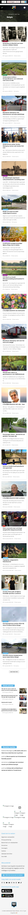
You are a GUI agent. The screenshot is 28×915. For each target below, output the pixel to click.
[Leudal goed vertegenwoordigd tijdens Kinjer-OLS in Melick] (14, 234)
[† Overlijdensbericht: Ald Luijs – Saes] (14, 395)
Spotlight (5, 589)
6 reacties (17, 91)
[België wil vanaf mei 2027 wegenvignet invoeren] (14, 202)
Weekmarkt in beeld (6, 702)
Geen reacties (17, 55)
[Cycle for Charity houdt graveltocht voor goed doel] (14, 456)
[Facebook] (2, 883)
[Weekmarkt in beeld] (23, 704)
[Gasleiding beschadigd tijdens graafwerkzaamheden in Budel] (23, 711)
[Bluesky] (19, 883)
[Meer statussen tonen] (25, 2)
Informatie (5, 432)
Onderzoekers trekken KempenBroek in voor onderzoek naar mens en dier (13, 78)
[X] (4, 883)
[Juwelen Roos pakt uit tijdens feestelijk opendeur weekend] (14, 582)
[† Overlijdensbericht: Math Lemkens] (14, 488)
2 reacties (17, 665)
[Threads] (16, 883)
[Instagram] (11, 883)
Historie (5, 41)
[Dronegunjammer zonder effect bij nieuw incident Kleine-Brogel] (14, 614)
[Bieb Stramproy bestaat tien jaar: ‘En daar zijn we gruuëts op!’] (23, 697)
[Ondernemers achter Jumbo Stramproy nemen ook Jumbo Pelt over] (14, 135)
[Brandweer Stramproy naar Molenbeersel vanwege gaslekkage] (14, 103)
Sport (4, 464)
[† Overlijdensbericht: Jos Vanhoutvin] (14, 301)
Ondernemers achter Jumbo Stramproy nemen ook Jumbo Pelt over (13, 146)
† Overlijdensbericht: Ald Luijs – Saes (14, 404)
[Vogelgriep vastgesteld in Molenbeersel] (14, 550)
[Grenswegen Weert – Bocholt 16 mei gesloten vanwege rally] (14, 425)
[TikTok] (21, 883)
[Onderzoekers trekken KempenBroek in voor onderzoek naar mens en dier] (14, 67)
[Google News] (9, 883)
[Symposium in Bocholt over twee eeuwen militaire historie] (14, 34)
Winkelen (5, 142)
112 (4, 110)
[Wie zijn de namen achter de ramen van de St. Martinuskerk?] (23, 690)
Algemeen (5, 209)
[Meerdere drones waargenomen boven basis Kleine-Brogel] (14, 646)
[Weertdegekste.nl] (14, 7)
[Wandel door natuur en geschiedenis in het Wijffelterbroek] (14, 363)
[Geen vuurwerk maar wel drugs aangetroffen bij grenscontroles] (14, 518)
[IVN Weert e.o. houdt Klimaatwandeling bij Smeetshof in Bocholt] (14, 267)
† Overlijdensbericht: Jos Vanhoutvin (14, 310)
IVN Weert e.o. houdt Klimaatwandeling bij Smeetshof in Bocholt (13, 278)
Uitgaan (5, 175)
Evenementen (6, 241)
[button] (2, 7)
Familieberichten (7, 308)
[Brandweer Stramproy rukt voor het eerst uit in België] (14, 331)
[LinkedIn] (14, 883)
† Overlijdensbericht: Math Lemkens (14, 498)
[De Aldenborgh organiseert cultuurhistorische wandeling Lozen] (14, 168)
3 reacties (15, 222)
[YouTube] (7, 883)
